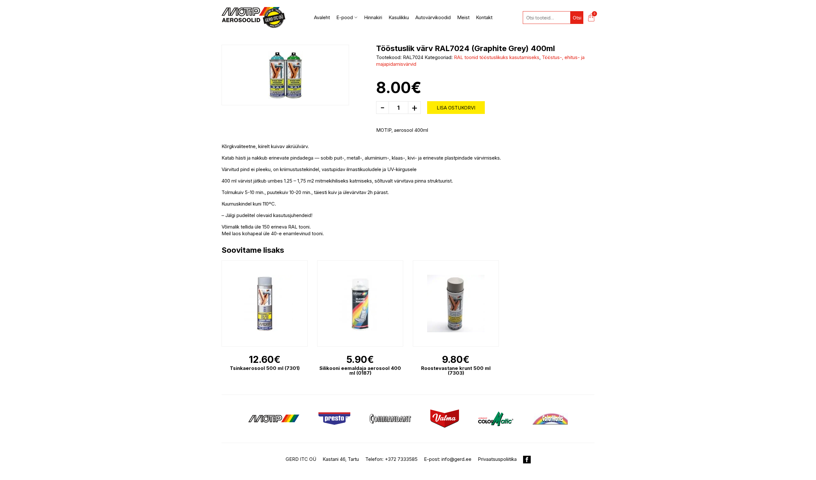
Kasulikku (399, 17)
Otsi (577, 18)
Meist (463, 17)
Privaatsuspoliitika (497, 459)
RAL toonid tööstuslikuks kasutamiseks (496, 57)
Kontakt (484, 17)
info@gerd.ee (456, 459)
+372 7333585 (401, 459)
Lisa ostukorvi (456, 108)
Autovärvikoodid (433, 17)
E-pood (344, 17)
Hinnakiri (373, 17)
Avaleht (322, 17)
